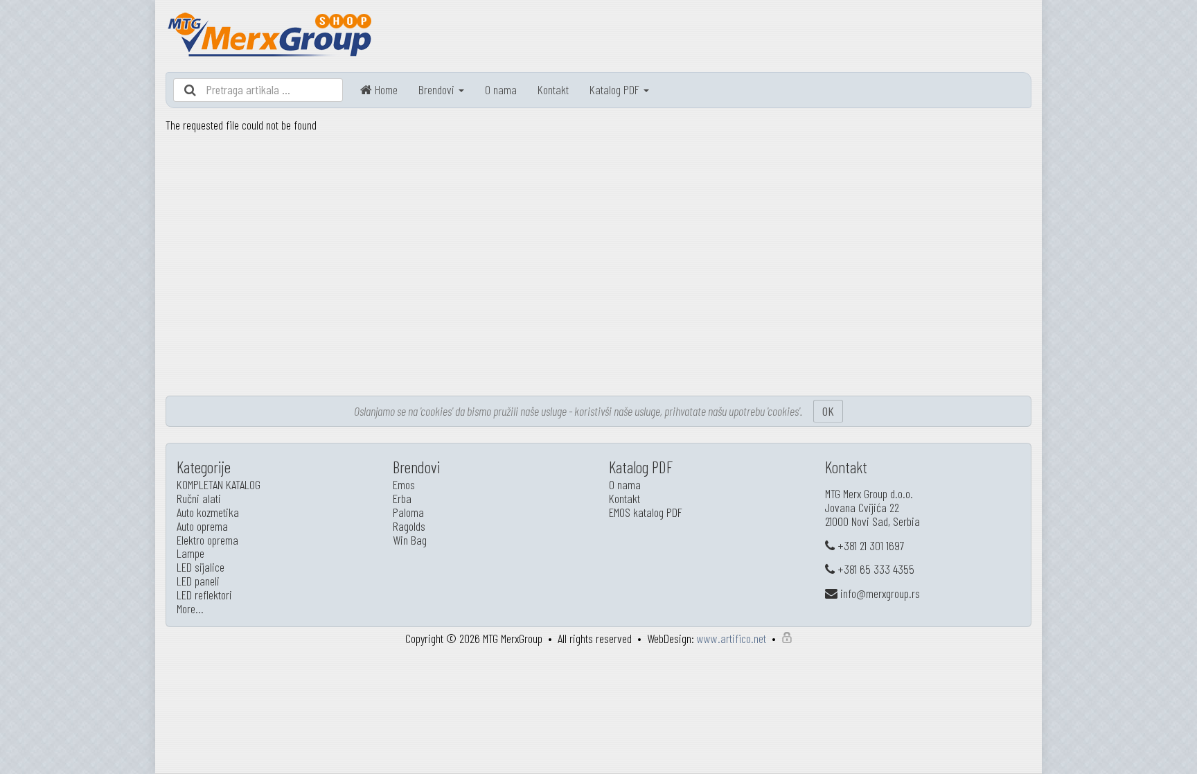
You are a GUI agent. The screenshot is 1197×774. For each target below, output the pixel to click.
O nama (501, 89)
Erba (402, 498)
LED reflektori (204, 594)
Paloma (408, 512)
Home (385, 89)
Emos (404, 484)
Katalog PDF (615, 89)
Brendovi (437, 89)
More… (190, 608)
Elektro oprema (207, 539)
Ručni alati (199, 498)
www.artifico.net (731, 638)
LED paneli (198, 580)
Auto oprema (202, 526)
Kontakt (553, 89)
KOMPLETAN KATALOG (218, 484)
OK (828, 411)
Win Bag (410, 539)
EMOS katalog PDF (645, 512)
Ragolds (409, 526)
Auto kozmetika (208, 512)
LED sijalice (200, 566)
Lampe (190, 553)
